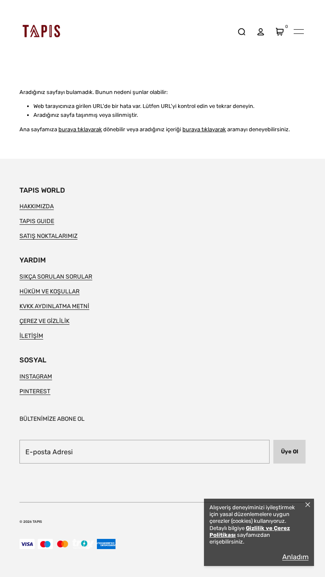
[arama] (241, 32)
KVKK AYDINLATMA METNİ (54, 306)
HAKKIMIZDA (36, 206)
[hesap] (260, 32)
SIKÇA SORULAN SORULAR (55, 276)
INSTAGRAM (35, 376)
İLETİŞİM (31, 335)
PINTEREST (34, 391)
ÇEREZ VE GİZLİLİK (44, 320)
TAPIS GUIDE (36, 221)
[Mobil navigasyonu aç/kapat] (299, 32)
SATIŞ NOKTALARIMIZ (48, 235)
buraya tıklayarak (80, 129)
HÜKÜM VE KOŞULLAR (49, 291)
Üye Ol (289, 451)
